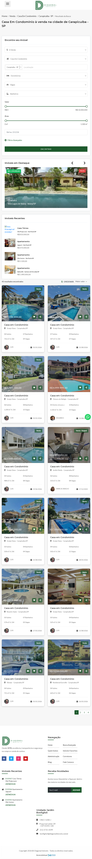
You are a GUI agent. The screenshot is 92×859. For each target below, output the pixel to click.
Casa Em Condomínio (26, 16)
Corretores (67, 756)
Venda (12, 16)
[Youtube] (25, 758)
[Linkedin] (12, 758)
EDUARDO (60, 418)
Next (84, 163)
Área (7, 116)
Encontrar (46, 149)
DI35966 (8, 789)
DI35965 (8, 800)
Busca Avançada (69, 745)
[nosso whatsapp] (87, 417)
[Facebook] (5, 758)
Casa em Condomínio (16, 325)
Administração (53, 756)
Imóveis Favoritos (70, 751)
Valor (7, 102)
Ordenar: (69, 282)
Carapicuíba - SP (46, 16)
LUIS (11, 347)
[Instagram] (19, 758)
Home (5, 16)
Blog (50, 762)
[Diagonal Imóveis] (12, 741)
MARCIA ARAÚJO (62, 489)
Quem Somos (53, 751)
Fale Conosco (68, 762)
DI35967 (8, 779)
